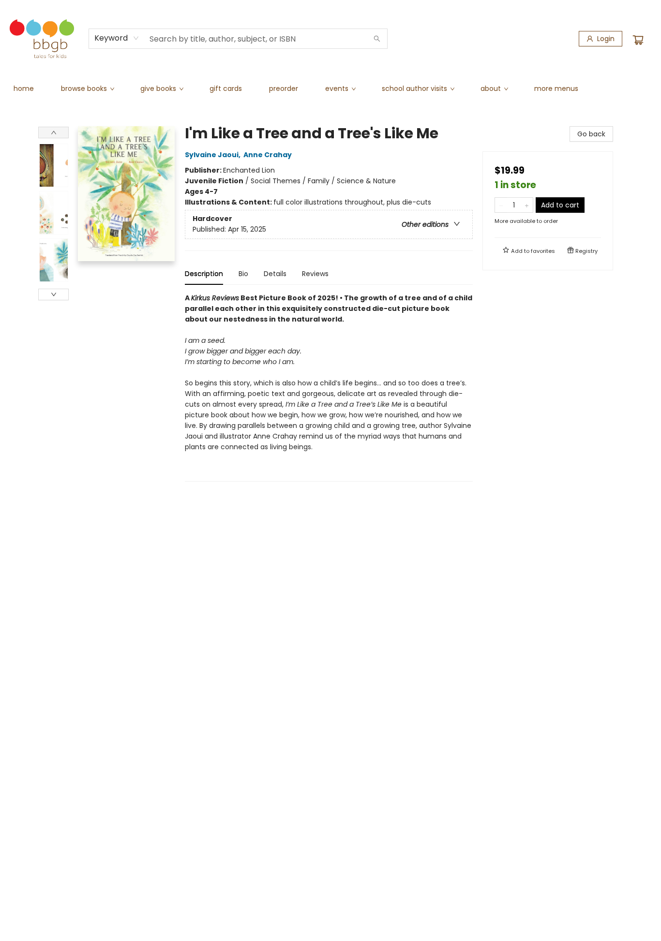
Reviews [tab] (315, 274)
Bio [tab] (243, 274)
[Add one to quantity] (527, 205)
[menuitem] (23, 88)
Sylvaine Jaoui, (213, 155)
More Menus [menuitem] (556, 88)
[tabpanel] (329, 387)
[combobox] (117, 38)
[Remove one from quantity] (501, 205)
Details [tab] (275, 274)
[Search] (377, 38)
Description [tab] (204, 274)
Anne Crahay (267, 155)
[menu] (330, 88)
